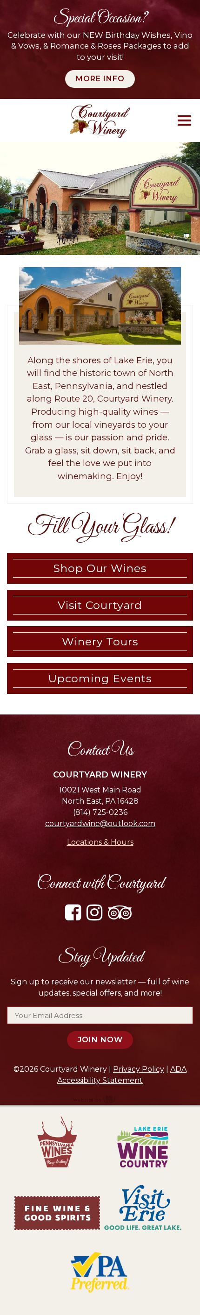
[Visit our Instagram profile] (96, 916)
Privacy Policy (138, 1069)
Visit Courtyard (100, 605)
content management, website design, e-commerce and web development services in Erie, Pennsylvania (100, 1099)
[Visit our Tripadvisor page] (121, 916)
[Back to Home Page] (100, 120)
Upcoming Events (100, 678)
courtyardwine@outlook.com (100, 823)
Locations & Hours (100, 842)
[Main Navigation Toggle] (184, 120)
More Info (100, 78)
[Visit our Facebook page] (75, 916)
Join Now (100, 1039)
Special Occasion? (100, 18)
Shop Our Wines (100, 568)
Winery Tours (100, 641)
